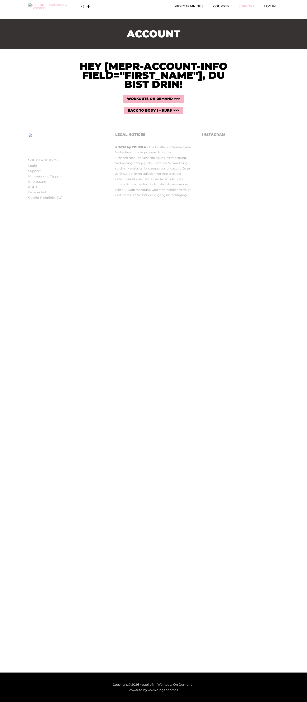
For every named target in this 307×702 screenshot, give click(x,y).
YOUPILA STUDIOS (43, 160)
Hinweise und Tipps (43, 176)
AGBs (32, 187)
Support (34, 171)
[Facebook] (88, 6)
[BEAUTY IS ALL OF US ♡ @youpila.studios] (240, 493)
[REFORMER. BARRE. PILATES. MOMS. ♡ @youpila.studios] (214, 498)
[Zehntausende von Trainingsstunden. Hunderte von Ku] (267, 193)
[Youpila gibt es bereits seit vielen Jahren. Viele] (267, 570)
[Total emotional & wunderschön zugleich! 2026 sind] (214, 206)
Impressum (37, 181)
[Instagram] (82, 6)
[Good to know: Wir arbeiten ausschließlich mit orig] (214, 373)
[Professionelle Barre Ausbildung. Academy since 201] (240, 296)
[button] (205, 6)
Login (32, 166)
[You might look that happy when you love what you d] (240, 169)
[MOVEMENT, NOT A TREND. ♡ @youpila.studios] (267, 280)
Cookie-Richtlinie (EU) (45, 198)
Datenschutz (38, 192)
